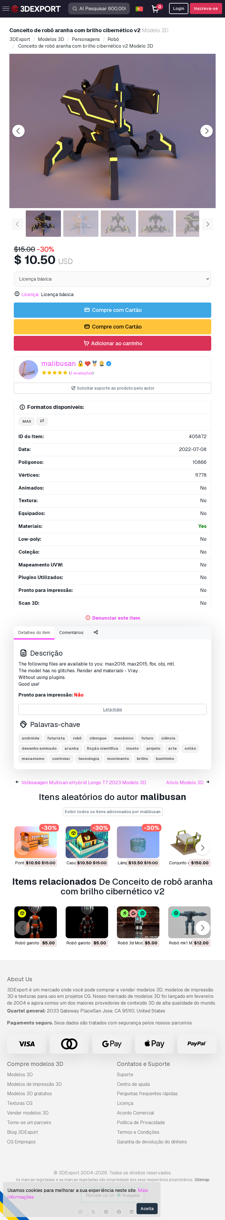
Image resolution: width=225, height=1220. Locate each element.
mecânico (123, 738)
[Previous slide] (18, 131)
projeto (153, 748)
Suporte (125, 1075)
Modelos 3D (20, 1075)
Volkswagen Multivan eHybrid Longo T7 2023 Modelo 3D (83, 783)
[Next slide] (206, 131)
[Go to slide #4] (155, 223)
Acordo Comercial (135, 1113)
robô (77, 738)
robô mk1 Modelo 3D (189, 943)
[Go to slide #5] (193, 223)
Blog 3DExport (22, 1132)
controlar (61, 758)
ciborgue (97, 738)
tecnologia (88, 758)
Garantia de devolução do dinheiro (152, 1142)
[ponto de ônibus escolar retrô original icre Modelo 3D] (35, 842)
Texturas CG (20, 1103)
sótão (190, 748)
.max (26, 421)
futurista (56, 738)
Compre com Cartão (116, 310)
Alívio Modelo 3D (185, 783)
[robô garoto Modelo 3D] (35, 922)
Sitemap (202, 1179)
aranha (71, 748)
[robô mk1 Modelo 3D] (189, 922)
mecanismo (33, 758)
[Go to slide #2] (80, 223)
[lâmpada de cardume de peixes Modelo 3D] (138, 842)
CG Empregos (21, 1142)
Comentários (71, 632)
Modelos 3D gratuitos (29, 1094)
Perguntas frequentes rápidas (147, 1094)
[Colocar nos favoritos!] (48, 850)
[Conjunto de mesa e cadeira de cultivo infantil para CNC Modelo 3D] (189, 842)
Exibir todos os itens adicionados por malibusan (113, 811)
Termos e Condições (138, 1132)
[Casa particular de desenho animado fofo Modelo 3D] (87, 842)
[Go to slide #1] (43, 223)
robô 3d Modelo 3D (137, 943)
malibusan (58, 363)
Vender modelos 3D (28, 1113)
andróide (30, 738)
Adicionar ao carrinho (116, 343)
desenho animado (39, 748)
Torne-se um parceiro (29, 1122)
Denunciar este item (116, 618)
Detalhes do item (34, 632)
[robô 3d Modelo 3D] (138, 922)
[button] (203, 848)
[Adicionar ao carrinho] (36, 850)
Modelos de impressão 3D (34, 1084)
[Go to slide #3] (118, 223)
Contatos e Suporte (143, 1064)
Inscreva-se (206, 8)
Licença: (30, 294)
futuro (147, 738)
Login (178, 8)
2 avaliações (81, 373)
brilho (142, 758)
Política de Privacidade (141, 1122)
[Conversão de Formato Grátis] (41, 421)
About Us (19, 979)
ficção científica (102, 748)
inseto (132, 748)
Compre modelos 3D (35, 1064)
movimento (118, 758)
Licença (125, 1103)
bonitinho (165, 758)
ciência (168, 738)
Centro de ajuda (133, 1084)
